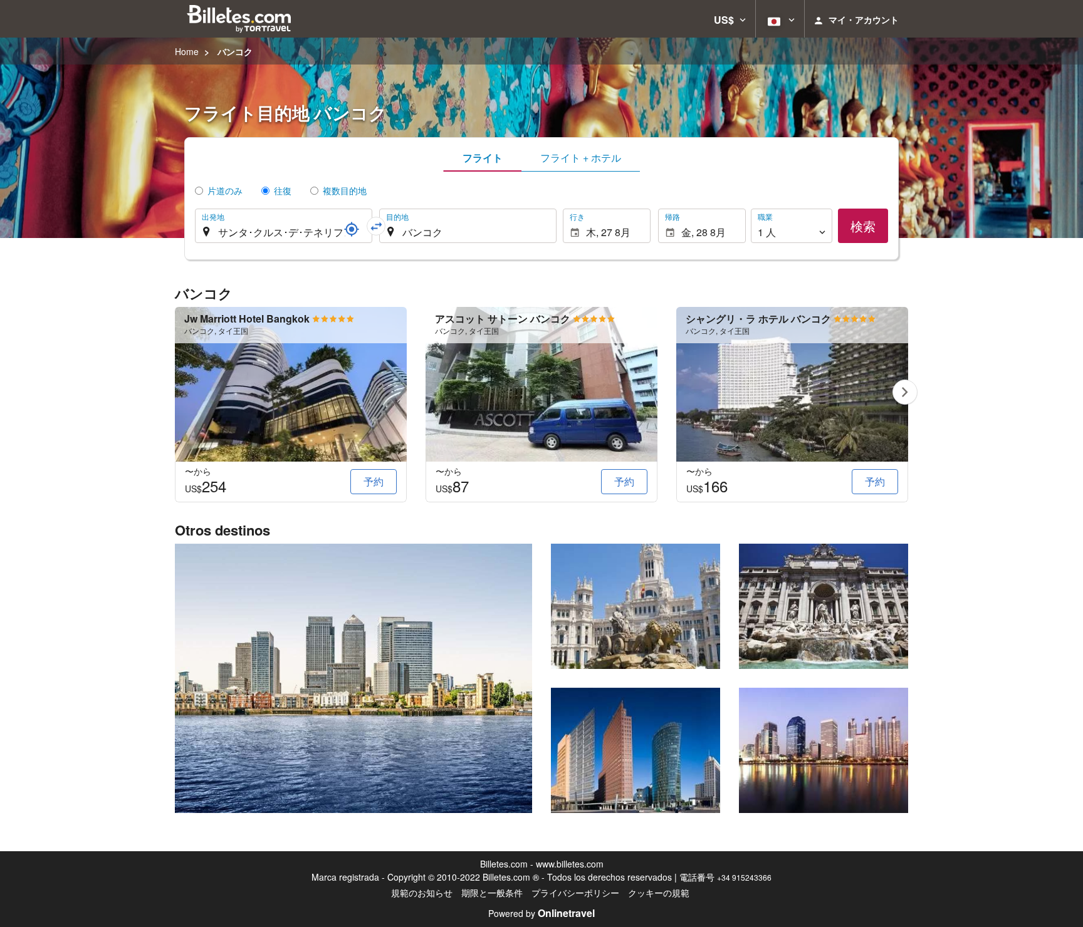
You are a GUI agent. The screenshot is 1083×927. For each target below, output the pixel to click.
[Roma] (823, 606)
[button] (729, 19)
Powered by (541, 913)
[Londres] (353, 678)
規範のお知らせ (422, 892)
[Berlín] (635, 750)
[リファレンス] (351, 229)
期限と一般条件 (492, 892)
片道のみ (225, 190)
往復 (282, 190)
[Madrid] (635, 606)
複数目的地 (345, 190)
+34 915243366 (744, 877)
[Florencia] (823, 750)
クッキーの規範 (658, 892)
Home (187, 51)
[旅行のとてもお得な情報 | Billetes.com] (241, 19)
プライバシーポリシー (575, 892)
